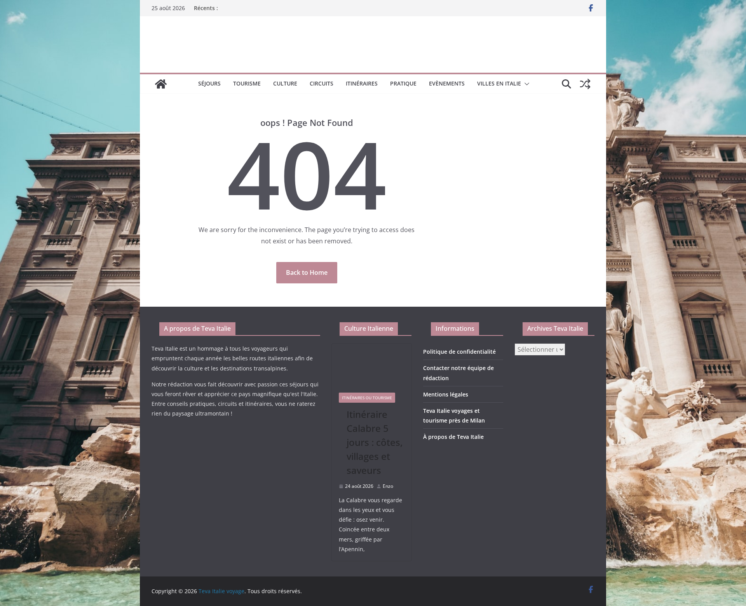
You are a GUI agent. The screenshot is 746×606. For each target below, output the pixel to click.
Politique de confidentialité (459, 351)
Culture (285, 83)
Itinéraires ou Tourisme (367, 397)
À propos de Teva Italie (453, 436)
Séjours (209, 83)
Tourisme (247, 83)
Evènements (447, 83)
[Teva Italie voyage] (161, 84)
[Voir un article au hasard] (585, 84)
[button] (525, 84)
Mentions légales (445, 394)
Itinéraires (362, 83)
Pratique (403, 83)
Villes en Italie (499, 83)
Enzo (388, 486)
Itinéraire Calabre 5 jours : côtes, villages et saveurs (375, 442)
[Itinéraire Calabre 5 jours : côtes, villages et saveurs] (372, 365)
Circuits (321, 83)
